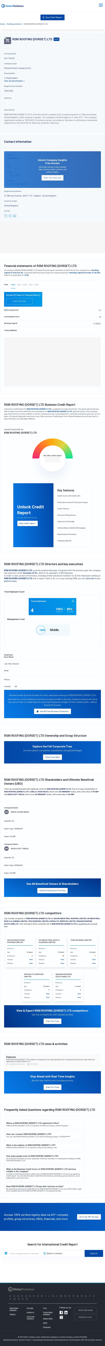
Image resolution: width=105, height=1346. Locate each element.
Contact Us (30, 1312)
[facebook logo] (5, 216)
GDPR (45, 1323)
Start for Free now (52, 177)
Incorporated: (10, 53)
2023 (19, 285)
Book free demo (85, 1310)
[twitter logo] (10, 216)
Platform (13, 1314)
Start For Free (52, 1021)
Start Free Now (52, 757)
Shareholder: (9, 73)
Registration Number (13, 86)
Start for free (19, 301)
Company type (10, 63)
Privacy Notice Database (48, 1313)
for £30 (52, 459)
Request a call (85, 1317)
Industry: (8, 98)
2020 (36, 285)
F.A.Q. (45, 1308)
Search (94, 1253)
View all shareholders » (14, 81)
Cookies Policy (48, 1318)
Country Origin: (10, 201)
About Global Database (14, 1309)
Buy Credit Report (54, 17)
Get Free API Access (89, 1217)
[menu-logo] (12, 6)
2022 (25, 285)
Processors (47, 1327)
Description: (9, 110)
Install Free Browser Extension (54, 711)
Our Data (30, 1308)
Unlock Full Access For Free (52, 890)
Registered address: (13, 191)
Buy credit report (27, 523)
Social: (7, 211)
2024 (13, 285)
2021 (31, 285)
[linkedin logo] (14, 216)
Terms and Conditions (30, 1318)
